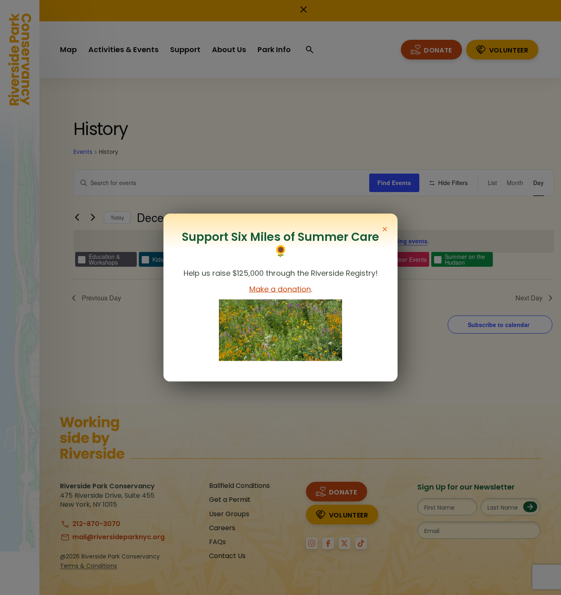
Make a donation (280, 289)
